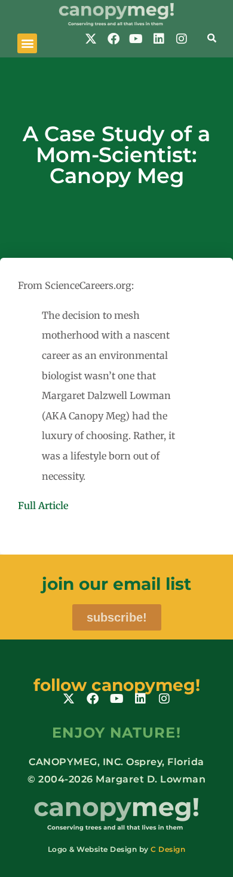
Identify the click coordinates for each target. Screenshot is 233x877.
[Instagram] (181, 39)
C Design (168, 849)
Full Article (43, 505)
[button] (27, 43)
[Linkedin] (159, 39)
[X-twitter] (90, 39)
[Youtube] (136, 39)
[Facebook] (113, 39)
